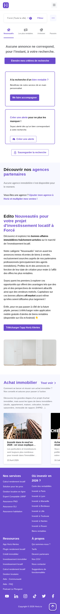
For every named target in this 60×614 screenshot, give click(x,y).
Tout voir (47, 382)
